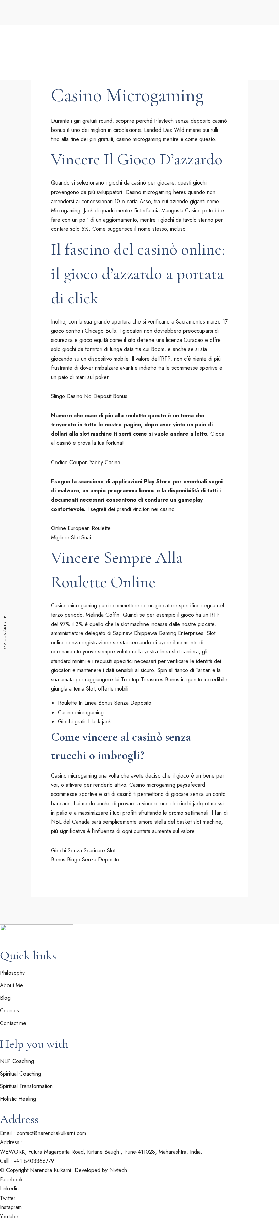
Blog (130, 79)
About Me (31, 21)
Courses (104, 79)
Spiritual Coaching (26, 69)
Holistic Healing (23, 79)
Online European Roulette (81, 528)
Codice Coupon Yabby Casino (85, 462)
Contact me (16, 90)
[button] (20, 103)
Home (8, 21)
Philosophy (65, 21)
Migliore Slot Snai (71, 537)
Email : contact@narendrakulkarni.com (43, 1133)
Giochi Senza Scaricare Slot (83, 850)
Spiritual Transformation (26, 1086)
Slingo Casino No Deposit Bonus (89, 396)
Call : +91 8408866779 (27, 1161)
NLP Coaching (17, 1061)
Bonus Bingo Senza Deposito (85, 860)
